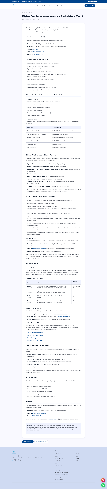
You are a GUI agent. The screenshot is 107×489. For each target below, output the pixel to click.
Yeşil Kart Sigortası (59, 460)
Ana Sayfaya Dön (41, 441)
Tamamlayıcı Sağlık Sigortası (61, 474)
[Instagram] (103, 480)
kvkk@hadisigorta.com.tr (39, 248)
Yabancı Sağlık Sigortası (60, 477)
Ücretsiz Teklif (92, 1)
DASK (56, 463)
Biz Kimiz (44, 5)
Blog (58, 5)
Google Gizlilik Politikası (60, 314)
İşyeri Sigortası (58, 467)
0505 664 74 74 (14, 1)
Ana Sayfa (37, 5)
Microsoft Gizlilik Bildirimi (63, 316)
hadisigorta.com (38, 54)
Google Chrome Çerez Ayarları (35, 332)
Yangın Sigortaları (59, 470)
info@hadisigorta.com (26, 1)
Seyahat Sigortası (59, 479)
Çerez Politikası (92, 484)
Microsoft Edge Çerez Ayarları (35, 340)
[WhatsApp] (103, 485)
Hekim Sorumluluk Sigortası (61, 472)
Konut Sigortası (58, 465)
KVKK (77, 460)
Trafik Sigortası (58, 453)
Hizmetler (52, 6)
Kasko (56, 456)
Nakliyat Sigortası (59, 458)
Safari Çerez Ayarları (33, 338)
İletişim (63, 5)
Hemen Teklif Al (90, 5)
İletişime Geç (28, 441)
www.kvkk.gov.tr (53, 419)
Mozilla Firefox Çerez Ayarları (35, 335)
